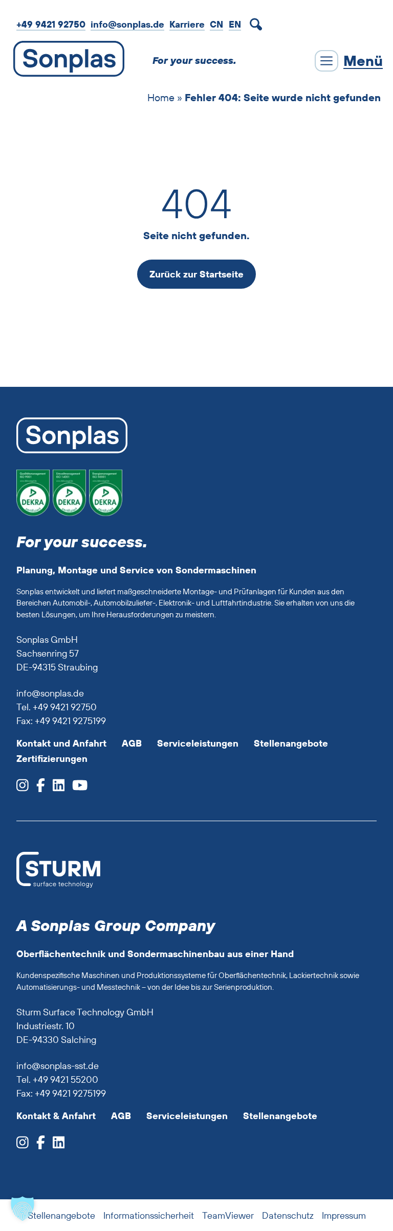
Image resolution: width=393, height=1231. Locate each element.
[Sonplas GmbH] (66, 61)
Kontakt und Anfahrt (61, 743)
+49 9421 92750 (50, 24)
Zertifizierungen (52, 758)
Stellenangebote (291, 743)
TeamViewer (228, 1215)
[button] (22, 1208)
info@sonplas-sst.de (57, 1066)
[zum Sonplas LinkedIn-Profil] (55, 788)
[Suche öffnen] (258, 24)
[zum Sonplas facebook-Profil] (37, 788)
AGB (132, 743)
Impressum (344, 1215)
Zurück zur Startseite (196, 274)
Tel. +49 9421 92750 (56, 707)
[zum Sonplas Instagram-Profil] (22, 788)
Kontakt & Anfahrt (56, 1116)
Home (160, 97)
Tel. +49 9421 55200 (57, 1079)
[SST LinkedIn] (55, 1145)
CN (216, 24)
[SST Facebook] (37, 1145)
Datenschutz (288, 1215)
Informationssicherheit (148, 1215)
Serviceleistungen (197, 743)
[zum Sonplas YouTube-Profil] (76, 788)
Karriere (187, 24)
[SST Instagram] (22, 1145)
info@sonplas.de (127, 24)
